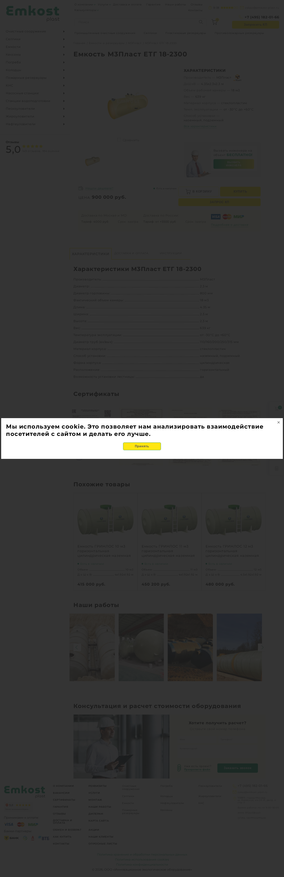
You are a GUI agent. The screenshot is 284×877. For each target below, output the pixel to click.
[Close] (278, 422)
